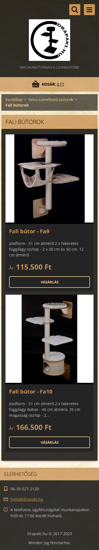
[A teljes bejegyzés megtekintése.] (50, 179)
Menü (89, 9)
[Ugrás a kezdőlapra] (49, 32)
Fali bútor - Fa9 (29, 231)
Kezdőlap (14, 99)
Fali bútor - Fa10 (30, 391)
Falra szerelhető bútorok (50, 99)
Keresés (74, 9)
